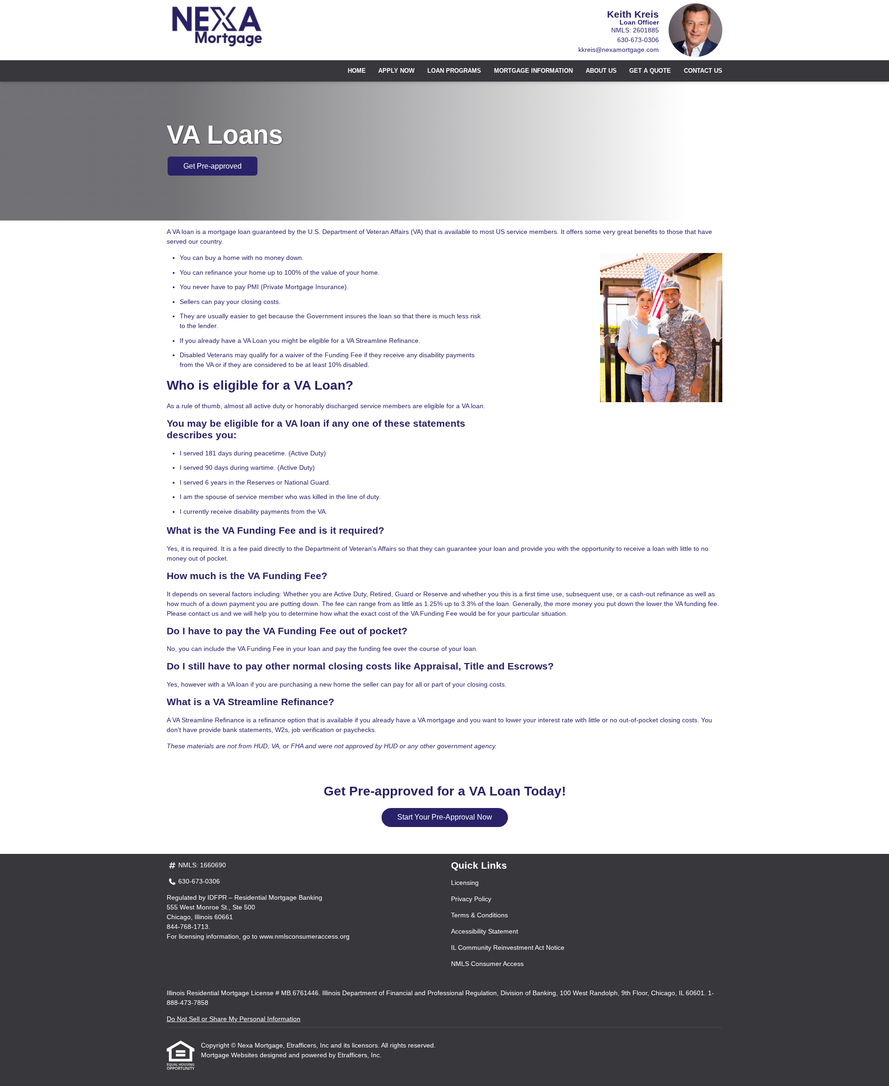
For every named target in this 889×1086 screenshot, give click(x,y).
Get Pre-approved (212, 166)
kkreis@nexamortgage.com (618, 49)
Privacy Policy (471, 899)
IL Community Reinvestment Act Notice (507, 947)
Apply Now (396, 71)
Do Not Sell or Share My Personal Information (234, 1019)
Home (357, 71)
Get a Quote (650, 71)
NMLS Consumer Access (487, 963)
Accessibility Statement (484, 931)
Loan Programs (454, 71)
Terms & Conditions (479, 915)
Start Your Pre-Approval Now (444, 817)
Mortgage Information (533, 71)
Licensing (465, 882)
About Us (601, 71)
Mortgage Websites (230, 1055)
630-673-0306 (638, 40)
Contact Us (703, 71)
